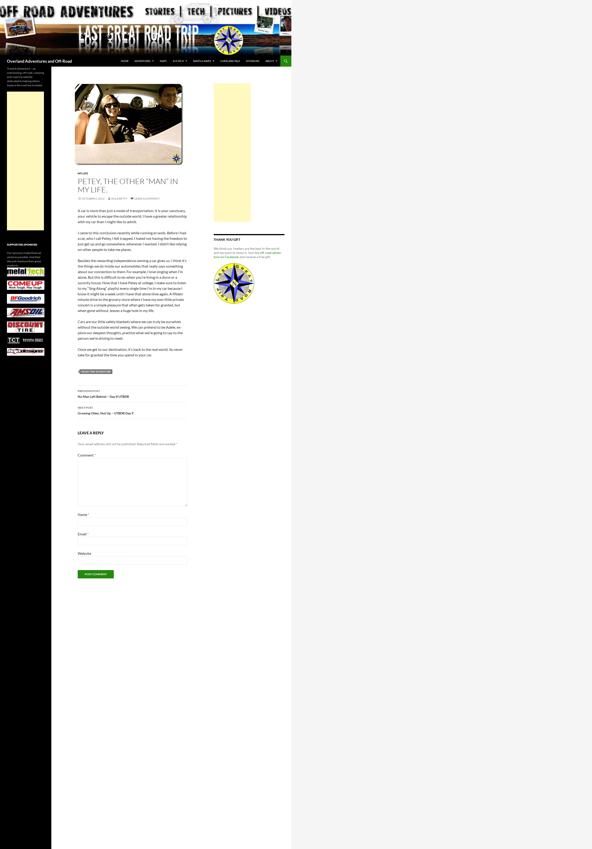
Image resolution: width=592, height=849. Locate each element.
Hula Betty (119, 198)
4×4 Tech (178, 60)
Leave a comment (147, 198)
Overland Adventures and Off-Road (39, 61)
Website (84, 553)
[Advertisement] (232, 152)
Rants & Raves (202, 60)
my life (83, 173)
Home (125, 60)
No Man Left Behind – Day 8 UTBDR (103, 393)
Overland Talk (230, 60)
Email (83, 534)
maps (163, 60)
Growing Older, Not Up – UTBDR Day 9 (105, 410)
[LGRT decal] (234, 283)
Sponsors (252, 60)
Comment (87, 455)
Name (83, 514)
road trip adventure (96, 371)
